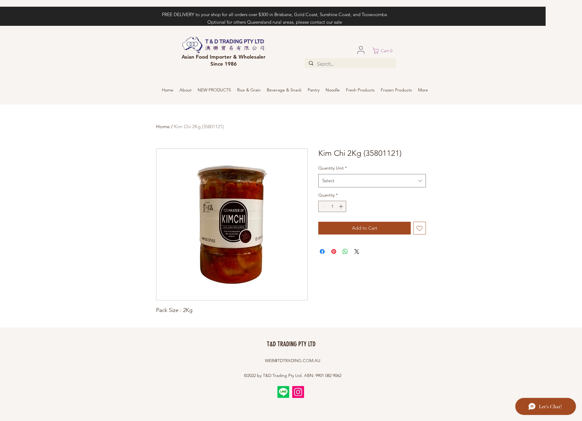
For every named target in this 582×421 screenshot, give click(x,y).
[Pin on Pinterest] (333, 251)
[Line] (283, 392)
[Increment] (341, 206)
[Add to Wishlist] (419, 228)
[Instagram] (298, 392)
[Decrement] (323, 206)
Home (163, 126)
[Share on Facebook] (322, 251)
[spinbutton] (332, 206)
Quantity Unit (332, 168)
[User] (360, 50)
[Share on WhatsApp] (345, 251)
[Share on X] (356, 251)
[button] (384, 51)
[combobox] (372, 180)
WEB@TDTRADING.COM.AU (292, 360)
